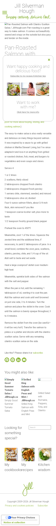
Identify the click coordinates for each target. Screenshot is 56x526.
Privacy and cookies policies (19, 505)
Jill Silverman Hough (29, 8)
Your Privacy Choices (23, 517)
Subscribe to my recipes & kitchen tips (28, 76)
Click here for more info (28, 112)
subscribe (38, 353)
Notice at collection (14, 522)
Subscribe (43, 505)
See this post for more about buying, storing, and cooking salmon (27, 122)
